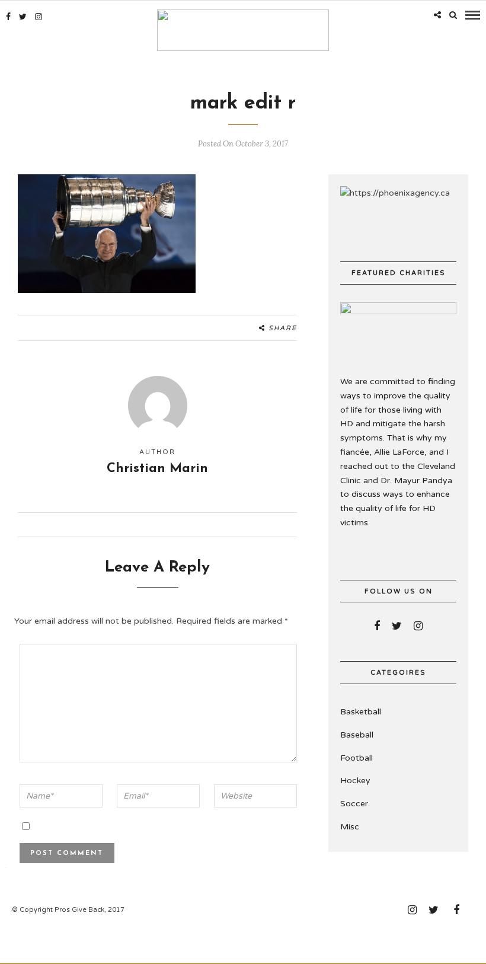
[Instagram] (38, 16)
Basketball (360, 712)
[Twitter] (397, 626)
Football (356, 758)
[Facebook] (377, 626)
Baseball (356, 735)
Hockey (355, 780)
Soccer (354, 804)
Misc (349, 827)
